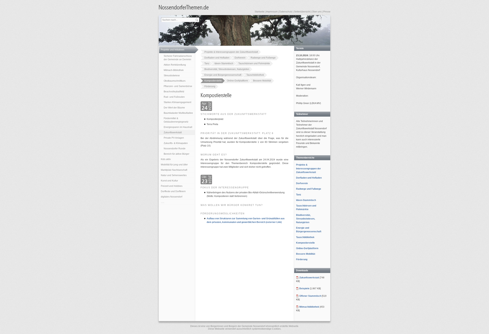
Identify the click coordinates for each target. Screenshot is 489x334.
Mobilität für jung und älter (174, 164)
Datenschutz (285, 11)
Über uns (316, 11)
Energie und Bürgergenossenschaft (222, 75)
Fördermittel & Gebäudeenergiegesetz (176, 120)
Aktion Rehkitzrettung (175, 64)
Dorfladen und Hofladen (216, 57)
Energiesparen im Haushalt (178, 127)
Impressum (272, 11)
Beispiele (304, 288)
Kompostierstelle (213, 80)
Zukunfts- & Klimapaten (176, 143)
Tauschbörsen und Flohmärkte (254, 63)
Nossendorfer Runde (174, 148)
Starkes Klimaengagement (177, 102)
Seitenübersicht (302, 11)
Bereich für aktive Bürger (176, 154)
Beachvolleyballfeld (174, 91)
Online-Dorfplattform (237, 80)
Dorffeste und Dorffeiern (173, 191)
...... (162, 202)
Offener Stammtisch (310, 296)
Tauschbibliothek (255, 75)
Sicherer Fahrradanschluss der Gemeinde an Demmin (178, 58)
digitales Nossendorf (171, 196)
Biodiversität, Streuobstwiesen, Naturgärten (226, 69)
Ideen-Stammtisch (224, 63)
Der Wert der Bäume (174, 107)
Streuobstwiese (172, 75)
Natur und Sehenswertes (174, 175)
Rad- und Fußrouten (174, 97)
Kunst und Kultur (169, 180)
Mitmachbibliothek (309, 307)
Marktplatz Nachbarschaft (174, 170)
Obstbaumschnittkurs (174, 81)
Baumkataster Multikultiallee (178, 113)
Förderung (209, 86)
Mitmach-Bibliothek (174, 70)
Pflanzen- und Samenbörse (178, 86)
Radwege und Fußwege (263, 57)
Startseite (259, 11)
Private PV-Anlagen (174, 138)
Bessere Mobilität (262, 80)
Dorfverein (240, 57)
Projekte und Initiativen (172, 49)
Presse (326, 11)
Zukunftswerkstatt (173, 132)
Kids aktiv (166, 159)
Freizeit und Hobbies (171, 186)
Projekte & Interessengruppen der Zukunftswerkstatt (231, 52)
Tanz (206, 63)
